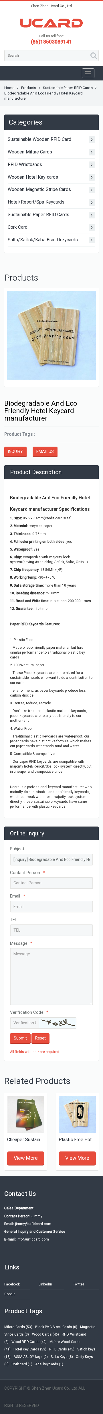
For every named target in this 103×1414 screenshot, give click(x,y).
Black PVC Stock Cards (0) (56, 1327)
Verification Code (29, 1012)
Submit (20, 1038)
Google (10, 1294)
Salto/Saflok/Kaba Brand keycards (43, 239)
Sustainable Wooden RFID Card (39, 139)
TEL (13, 919)
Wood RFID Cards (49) (29, 1342)
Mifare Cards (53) (18, 1327)
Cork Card (17, 227)
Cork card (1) (21, 1364)
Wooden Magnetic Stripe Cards (39, 189)
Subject (17, 848)
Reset (40, 1038)
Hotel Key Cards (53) (29, 1349)
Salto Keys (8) (62, 1357)
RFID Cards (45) (61, 1349)
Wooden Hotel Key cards (33, 177)
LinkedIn (45, 1284)
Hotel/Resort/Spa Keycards (36, 202)
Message (21, 943)
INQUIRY (15, 451)
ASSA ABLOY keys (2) (30, 1357)
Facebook (12, 1284)
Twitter (78, 1284)
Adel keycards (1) (49, 1364)
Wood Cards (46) (45, 1334)
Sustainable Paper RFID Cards (68, 88)
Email (17, 896)
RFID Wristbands (25, 164)
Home (9, 88)
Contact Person (27, 872)
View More (26, 1158)
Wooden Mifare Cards (30, 152)
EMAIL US (45, 451)
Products (28, 88)
